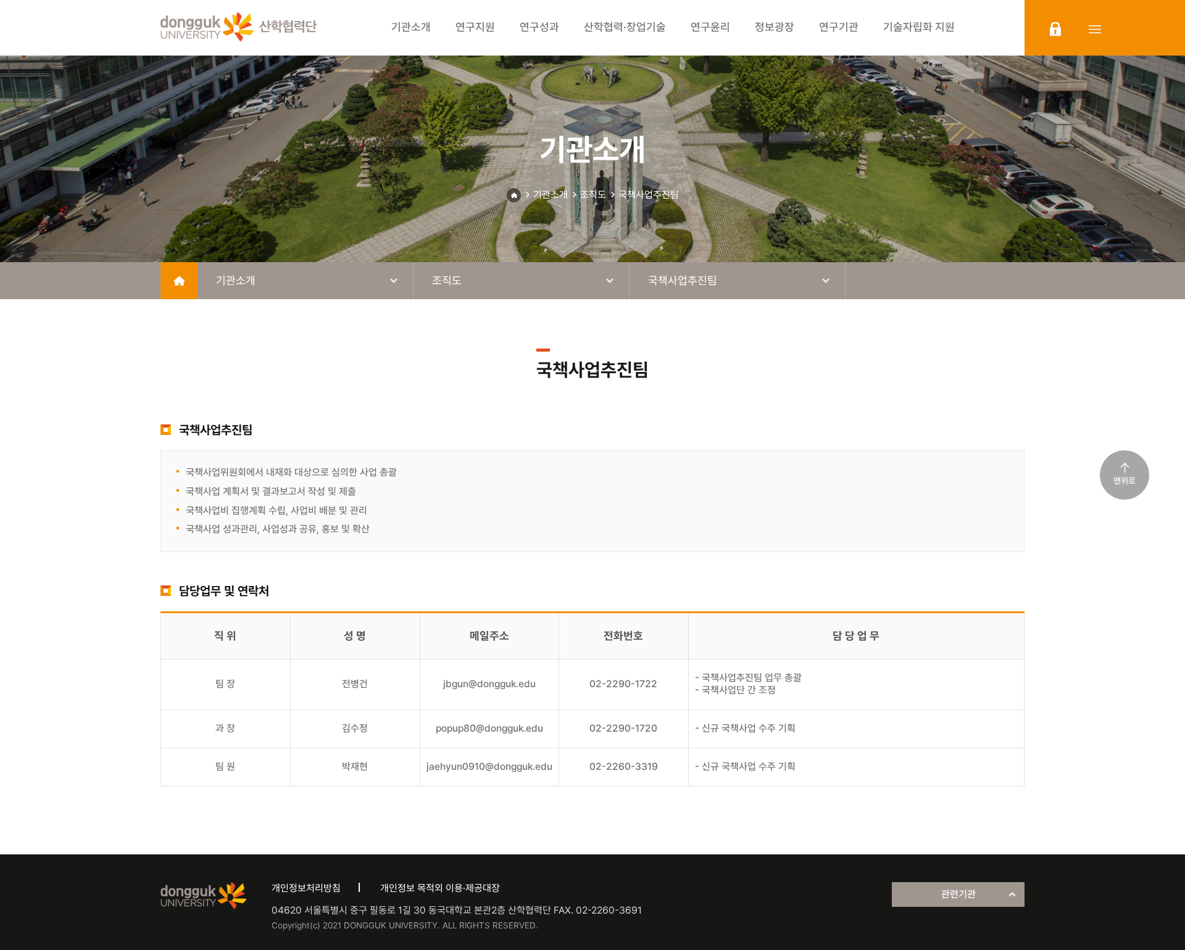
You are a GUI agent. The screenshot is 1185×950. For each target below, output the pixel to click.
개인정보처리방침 (306, 888)
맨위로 (1124, 480)
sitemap (1095, 29)
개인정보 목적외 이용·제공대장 (440, 888)
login (1055, 29)
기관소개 (550, 194)
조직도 (593, 194)
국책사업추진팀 (648, 194)
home (179, 280)
